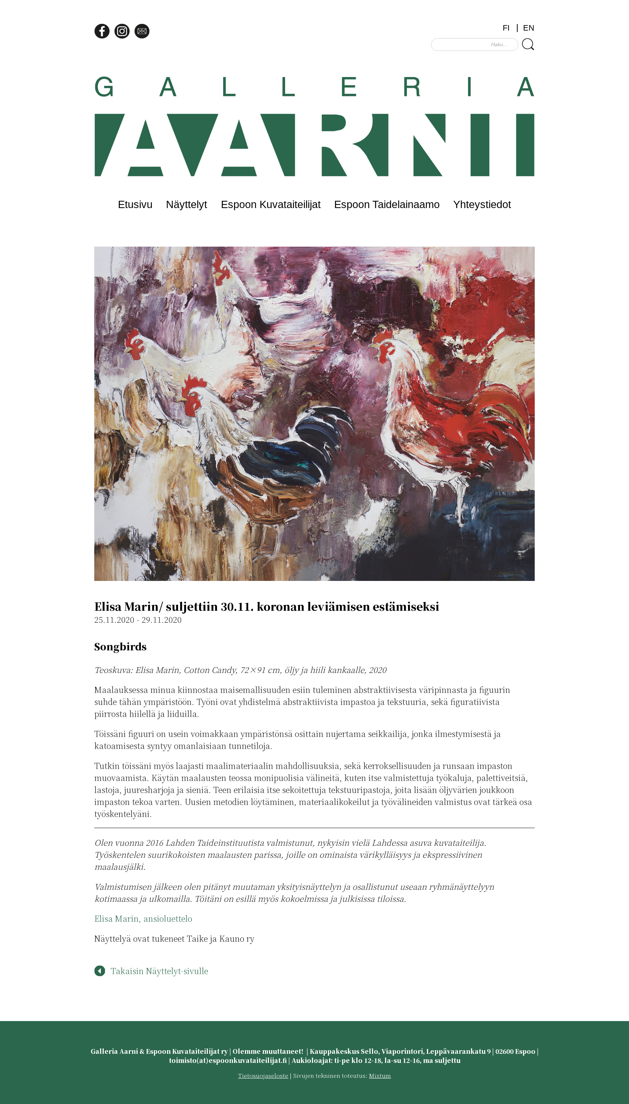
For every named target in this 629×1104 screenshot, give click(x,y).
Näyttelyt (186, 204)
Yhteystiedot (482, 204)
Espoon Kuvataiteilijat (271, 204)
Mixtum (380, 1075)
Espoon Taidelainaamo (387, 204)
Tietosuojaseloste (263, 1075)
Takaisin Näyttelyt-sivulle (159, 970)
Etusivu (135, 204)
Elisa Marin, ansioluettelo (143, 918)
